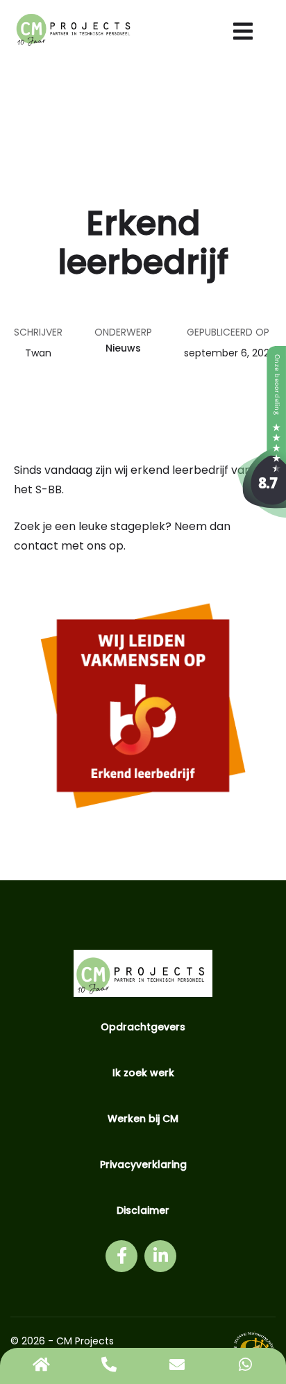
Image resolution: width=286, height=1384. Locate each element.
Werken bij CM (143, 1119)
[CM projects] (261, 514)
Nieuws (123, 348)
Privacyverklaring (143, 1164)
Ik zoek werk (143, 1073)
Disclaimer (143, 1210)
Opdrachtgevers (143, 1027)
